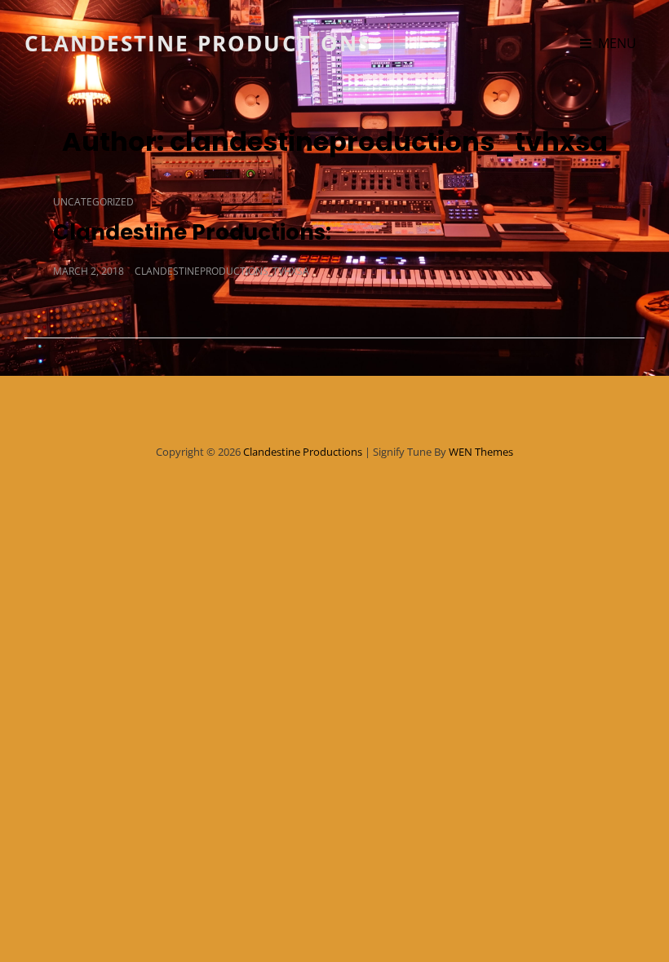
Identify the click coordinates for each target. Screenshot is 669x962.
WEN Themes (481, 451)
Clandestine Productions (197, 43)
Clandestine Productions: (194, 232)
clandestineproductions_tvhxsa (222, 271)
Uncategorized (93, 202)
